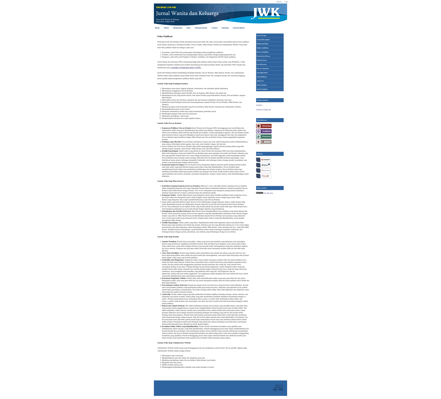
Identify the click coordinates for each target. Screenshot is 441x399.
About (166, 28)
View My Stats (268, 193)
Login (286, 2)
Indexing (225, 28)
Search (283, 28)
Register (279, 2)
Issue (188, 28)
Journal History (239, 28)
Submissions (177, 28)
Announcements (201, 28)
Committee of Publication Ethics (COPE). (186, 68)
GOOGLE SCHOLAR (263, 110)
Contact (214, 28)
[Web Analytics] (259, 193)
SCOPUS (259, 105)
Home (157, 28)
